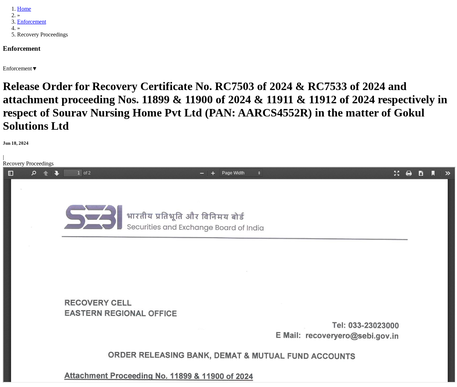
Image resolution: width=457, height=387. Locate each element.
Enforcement (31, 22)
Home (24, 9)
